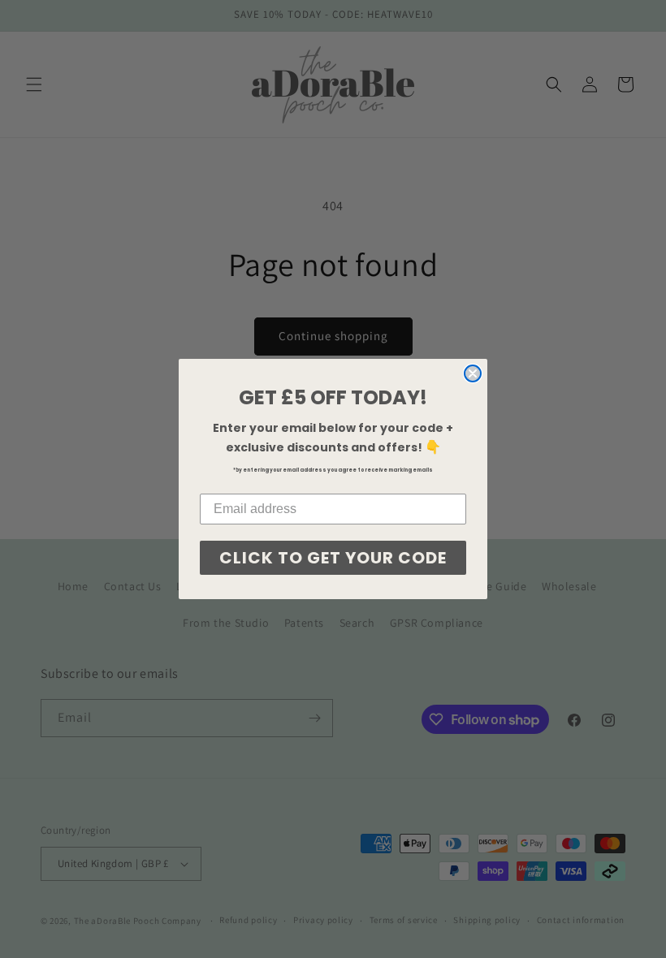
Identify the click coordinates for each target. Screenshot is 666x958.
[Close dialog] (473, 373)
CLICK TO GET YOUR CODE (333, 557)
